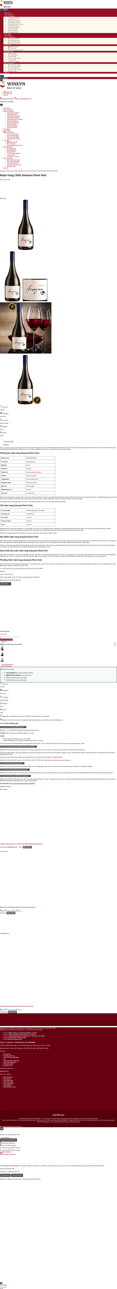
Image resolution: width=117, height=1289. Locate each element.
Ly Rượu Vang (11, 155)
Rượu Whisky (8, 35)
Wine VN (2, 1028)
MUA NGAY (3, 1285)
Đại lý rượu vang (14, 568)
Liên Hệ (6, 73)
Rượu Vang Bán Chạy (9, 1087)
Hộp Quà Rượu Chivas (14, 43)
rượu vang (102, 556)
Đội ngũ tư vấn (7, 1065)
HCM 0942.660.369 (7, 664)
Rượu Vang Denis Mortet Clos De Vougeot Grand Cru (16, 1006)
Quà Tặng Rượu (8, 1077)
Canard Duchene (12, 114)
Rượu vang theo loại (20, 171)
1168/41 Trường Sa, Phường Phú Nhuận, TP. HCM (22, 1032)
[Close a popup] (1, 1128)
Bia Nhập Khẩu (11, 148)
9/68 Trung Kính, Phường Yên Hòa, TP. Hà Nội (22, 1034)
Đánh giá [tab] (5, 445)
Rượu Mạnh (7, 34)
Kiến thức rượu (7, 93)
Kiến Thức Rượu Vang (13, 160)
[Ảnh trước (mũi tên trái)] (0, 1288)
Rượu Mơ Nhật (11, 151)
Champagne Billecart (13, 122)
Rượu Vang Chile (8, 1082)
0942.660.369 (58, 757)
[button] (2, 76)
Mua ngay (4, 641)
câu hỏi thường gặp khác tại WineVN (23, 783)
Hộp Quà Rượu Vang (13, 135)
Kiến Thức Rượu (8, 158)
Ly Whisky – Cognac (14, 61)
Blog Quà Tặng (12, 71)
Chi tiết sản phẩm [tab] (8, 441)
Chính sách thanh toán (9, 1062)
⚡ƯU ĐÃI (6, 140)
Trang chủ (3, 171)
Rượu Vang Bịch (9, 14)
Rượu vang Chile (31, 475)
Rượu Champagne (8, 111)
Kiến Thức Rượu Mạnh (13, 161)
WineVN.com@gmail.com (14, 1039)
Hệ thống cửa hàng (9, 1055)
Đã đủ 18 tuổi (5, 1175)
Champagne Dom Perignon (15, 119)
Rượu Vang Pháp (8, 1080)
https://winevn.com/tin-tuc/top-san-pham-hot (57, 760)
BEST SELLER (11, 143)
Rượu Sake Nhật (11, 150)
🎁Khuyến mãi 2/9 (12, 142)
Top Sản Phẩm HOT (12, 163)
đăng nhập (8, 580)
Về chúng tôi (7, 1054)
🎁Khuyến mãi (7, 92)
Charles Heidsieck (12, 126)
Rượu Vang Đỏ (31, 171)
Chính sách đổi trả (8, 1064)
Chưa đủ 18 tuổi (17, 1175)
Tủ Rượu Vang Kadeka (13, 153)
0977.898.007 (48, 757)
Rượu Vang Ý (7, 1078)
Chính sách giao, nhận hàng (11, 1060)
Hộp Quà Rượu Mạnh (13, 137)
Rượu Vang (7, 13)
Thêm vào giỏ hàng (6, 639)
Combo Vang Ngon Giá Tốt (15, 50)
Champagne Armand (13, 117)
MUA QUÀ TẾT (4, 1071)
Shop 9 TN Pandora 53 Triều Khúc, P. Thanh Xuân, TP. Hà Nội (27, 1036)
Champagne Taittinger (13, 116)
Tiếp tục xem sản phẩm (8, 1140)
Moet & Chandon (12, 124)
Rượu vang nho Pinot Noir (33, 472)
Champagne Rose (13, 32)
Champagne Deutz (12, 121)
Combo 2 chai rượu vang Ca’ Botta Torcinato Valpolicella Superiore (21, 844)
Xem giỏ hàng (5, 1137)
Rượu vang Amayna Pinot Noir (9, 447)
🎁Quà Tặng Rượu (8, 132)
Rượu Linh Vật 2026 (12, 134)
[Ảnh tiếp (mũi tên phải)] (2, 1288)
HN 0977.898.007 (6, 666)
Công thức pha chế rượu (14, 164)
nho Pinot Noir (8, 545)
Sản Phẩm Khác (8, 147)
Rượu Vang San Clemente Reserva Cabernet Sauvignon (17, 907)
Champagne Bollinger (13, 113)
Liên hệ (5, 95)
